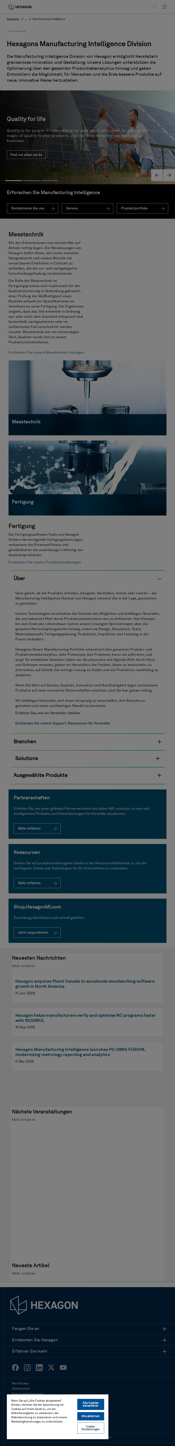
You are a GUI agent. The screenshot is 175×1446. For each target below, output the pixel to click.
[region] (57, 1416)
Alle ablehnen (91, 1416)
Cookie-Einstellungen (91, 1428)
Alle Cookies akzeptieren (91, 1404)
